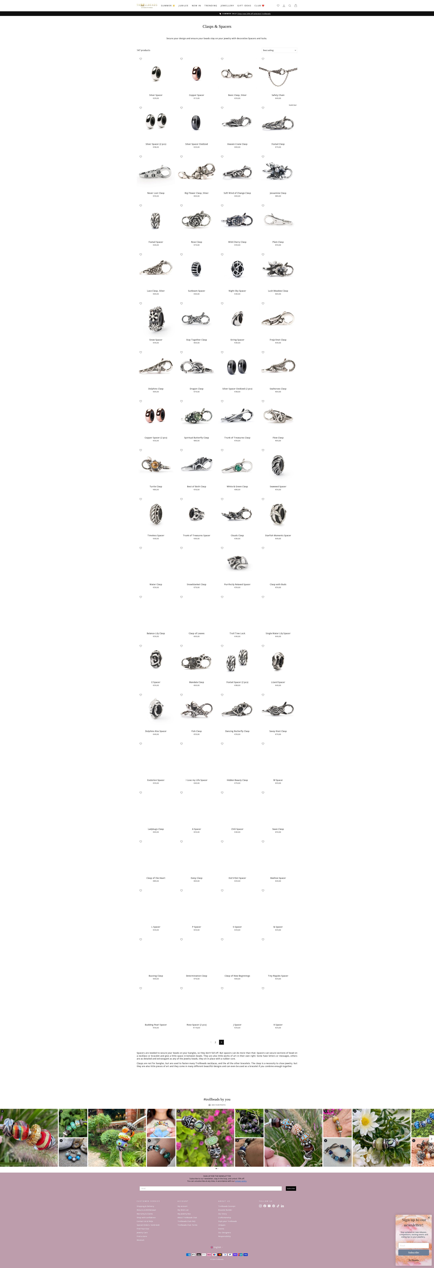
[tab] (216, 1168)
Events (221, 1229)
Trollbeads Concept (226, 1206)
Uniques (221, 1225)
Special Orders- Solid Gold (148, 1225)
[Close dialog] (429, 1218)
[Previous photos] (2, 1139)
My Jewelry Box (184, 1214)
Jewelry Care (142, 1232)
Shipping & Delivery (145, 1206)
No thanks (414, 1260)
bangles (192, 1053)
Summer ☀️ (168, 5)
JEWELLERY (227, 5)
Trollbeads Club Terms (187, 1225)
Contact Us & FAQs (145, 1221)
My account (183, 1206)
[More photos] (431, 1139)
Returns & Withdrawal (146, 1210)
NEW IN (196, 5)
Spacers (141, 1053)
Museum (140, 1240)
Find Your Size (143, 1229)
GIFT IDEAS (244, 5)
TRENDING (210, 5)
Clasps (140, 1063)
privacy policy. (241, 1181)
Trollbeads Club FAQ (186, 1221)
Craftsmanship (224, 1217)
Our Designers (224, 1232)
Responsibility (224, 1236)
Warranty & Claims (145, 1214)
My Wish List (183, 1210)
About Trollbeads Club (187, 1217)
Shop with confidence (146, 1217)
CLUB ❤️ (260, 5)
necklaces (212, 1063)
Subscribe (291, 1188)
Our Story (222, 1214)
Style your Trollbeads (227, 1221)
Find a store (142, 1236)
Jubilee (184, 5)
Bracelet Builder (225, 1210)
